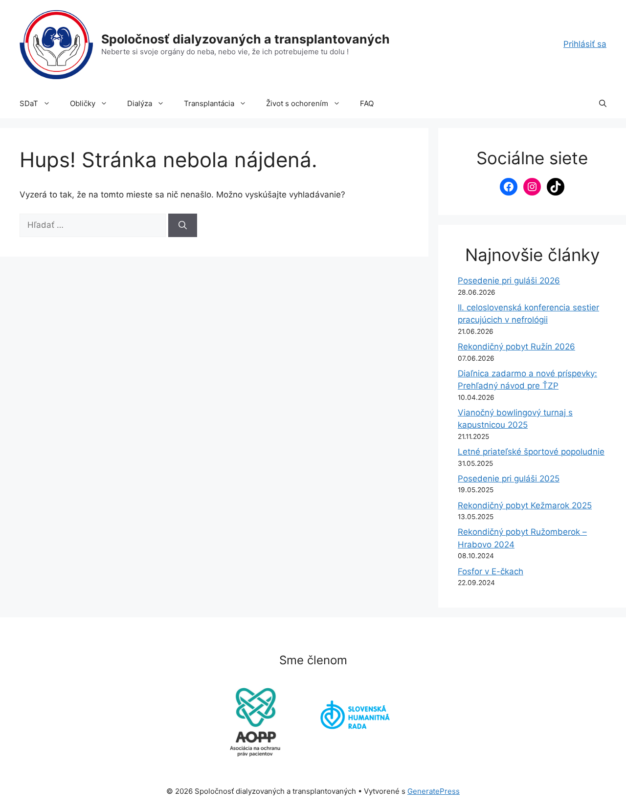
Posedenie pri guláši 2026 (509, 280)
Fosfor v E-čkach (490, 571)
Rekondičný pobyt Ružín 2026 (516, 346)
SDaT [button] (29, 103)
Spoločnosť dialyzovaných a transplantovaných (245, 39)
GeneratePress (433, 791)
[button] (602, 103)
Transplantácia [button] (209, 103)
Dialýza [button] (139, 103)
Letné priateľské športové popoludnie (531, 452)
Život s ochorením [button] (297, 103)
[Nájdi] (182, 225)
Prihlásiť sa (584, 44)
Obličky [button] (82, 103)
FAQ (367, 103)
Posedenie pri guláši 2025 (508, 478)
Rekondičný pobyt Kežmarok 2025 (525, 505)
